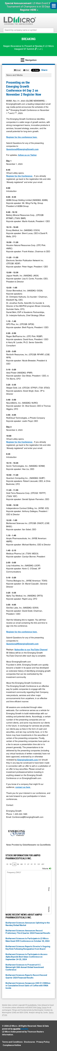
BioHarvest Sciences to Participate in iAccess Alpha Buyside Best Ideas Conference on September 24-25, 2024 (26, 956)
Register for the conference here (21, 137)
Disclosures (29, 1042)
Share (44, 70)
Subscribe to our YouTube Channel (30, 649)
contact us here (23, 787)
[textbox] (30, 30)
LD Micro (13, 1026)
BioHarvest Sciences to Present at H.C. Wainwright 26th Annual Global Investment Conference (25, 967)
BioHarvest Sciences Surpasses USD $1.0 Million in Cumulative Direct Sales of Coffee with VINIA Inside (28, 985)
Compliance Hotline (12, 1045)
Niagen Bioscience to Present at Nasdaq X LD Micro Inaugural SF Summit (28, 47)
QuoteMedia (32, 1005)
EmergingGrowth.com (27, 759)
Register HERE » (29, 9)
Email (18, 70)
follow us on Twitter (27, 155)
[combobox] (28, 30)
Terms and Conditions (12, 1042)
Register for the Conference (19, 176)
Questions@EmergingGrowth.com (22, 149)
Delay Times (41, 1008)
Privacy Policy (43, 1042)
